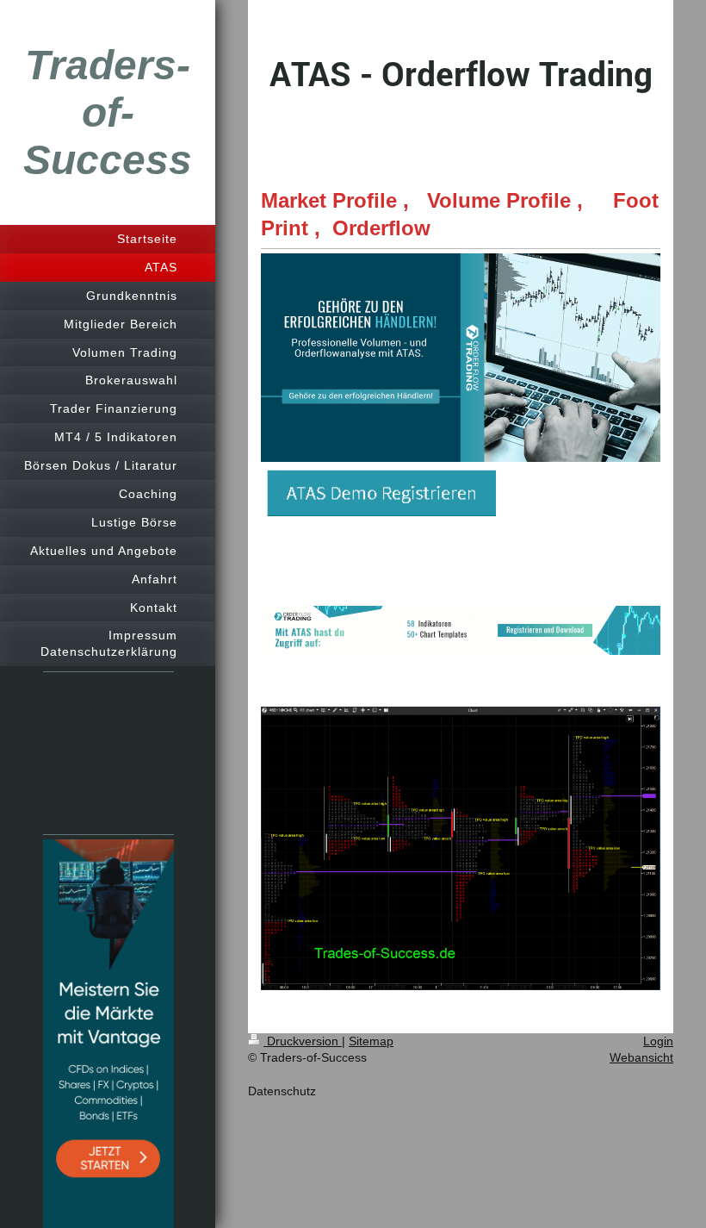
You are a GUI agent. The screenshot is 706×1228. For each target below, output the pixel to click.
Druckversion (302, 1041)
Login (658, 1041)
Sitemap (371, 1041)
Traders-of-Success (107, 112)
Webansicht (641, 1057)
